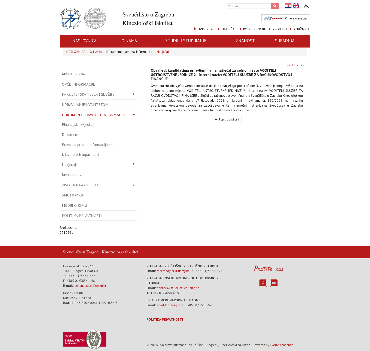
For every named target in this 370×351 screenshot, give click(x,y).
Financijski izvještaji (78, 124)
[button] (150, 41)
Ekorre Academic (281, 345)
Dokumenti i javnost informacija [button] (94, 114)
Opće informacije (78, 84)
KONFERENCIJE (254, 29)
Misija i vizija (73, 73)
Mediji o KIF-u (74, 205)
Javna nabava (72, 174)
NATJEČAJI (229, 29)
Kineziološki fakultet (120, 252)
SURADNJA (285, 40)
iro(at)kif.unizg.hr (169, 305)
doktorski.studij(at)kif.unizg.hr (178, 288)
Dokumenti (70, 134)
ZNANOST (245, 40)
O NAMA (129, 40)
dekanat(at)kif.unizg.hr (90, 285)
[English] (296, 6)
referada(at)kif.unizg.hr (173, 271)
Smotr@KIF (73, 195)
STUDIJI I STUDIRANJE (185, 40)
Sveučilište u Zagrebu (82, 252)
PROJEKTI (279, 29)
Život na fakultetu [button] (80, 185)
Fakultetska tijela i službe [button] (88, 94)
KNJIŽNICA (301, 29)
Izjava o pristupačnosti (80, 154)
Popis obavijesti (228, 119)
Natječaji (163, 51)
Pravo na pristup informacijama (87, 144)
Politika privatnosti (82, 215)
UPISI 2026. (206, 29)
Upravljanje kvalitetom (85, 104)
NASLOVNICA (84, 40)
